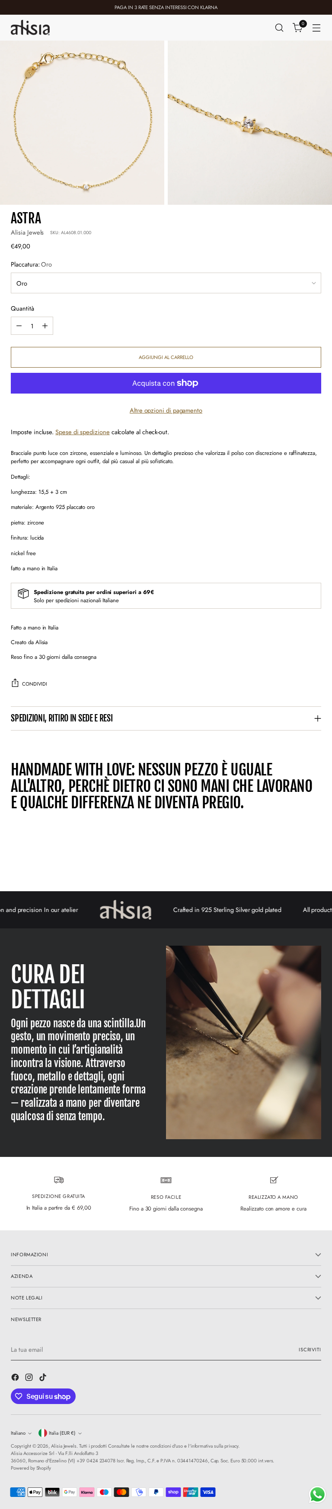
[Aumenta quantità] (45, 325)
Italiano (18, 1433)
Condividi (34, 683)
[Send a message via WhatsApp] (317, 1494)
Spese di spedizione (82, 431)
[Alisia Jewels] (30, 27)
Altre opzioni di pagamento (166, 410)
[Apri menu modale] (317, 28)
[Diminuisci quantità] (19, 325)
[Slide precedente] (294, 862)
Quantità (22, 308)
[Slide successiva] (313, 861)
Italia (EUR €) (62, 1433)
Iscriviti (310, 1349)
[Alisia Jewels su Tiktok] (43, 1378)
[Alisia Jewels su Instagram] (30, 1378)
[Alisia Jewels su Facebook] (16, 1378)
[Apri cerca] (279, 28)
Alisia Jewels (27, 232)
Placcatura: (31, 264)
